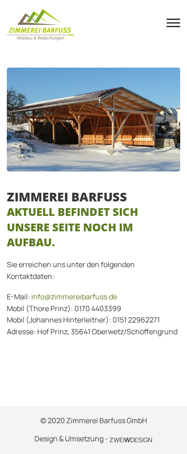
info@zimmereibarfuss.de (74, 297)
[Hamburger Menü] (173, 25)
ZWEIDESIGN (131, 439)
